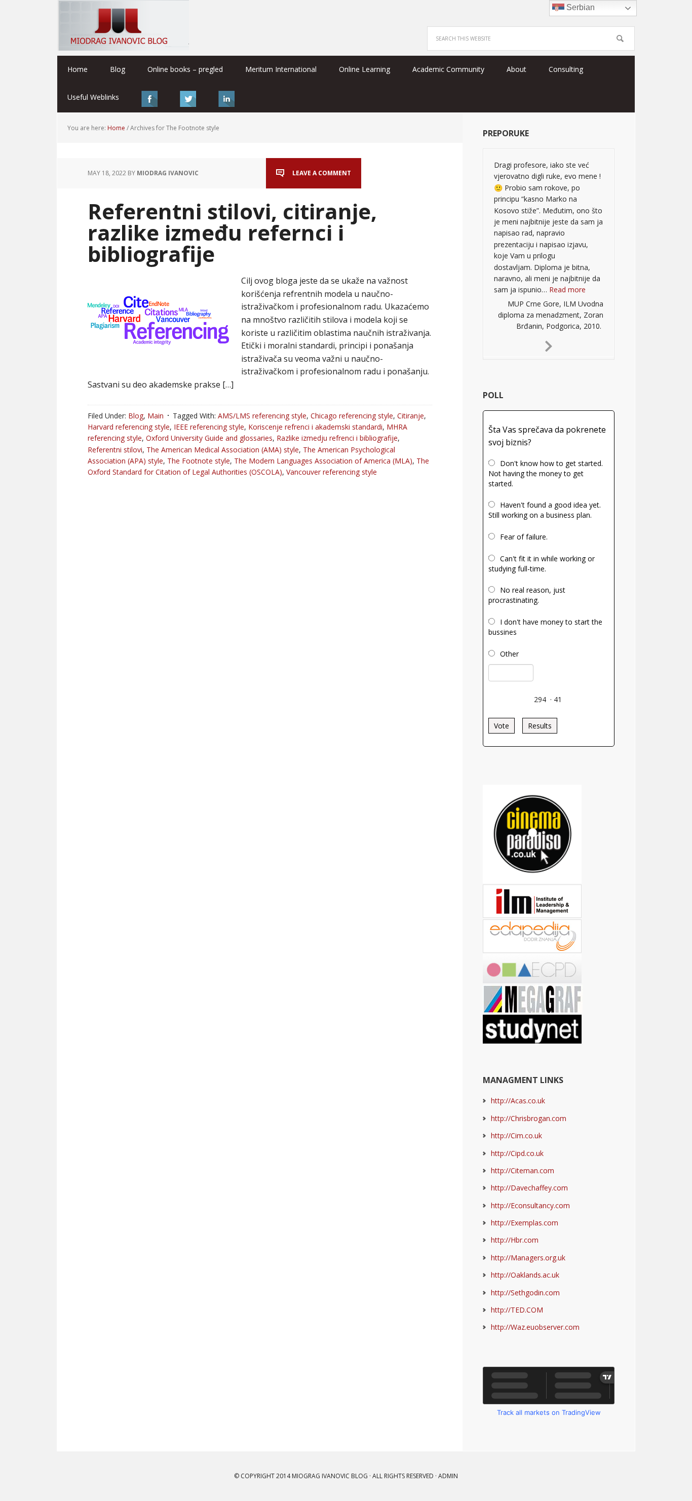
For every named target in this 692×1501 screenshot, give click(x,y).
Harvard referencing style (129, 427)
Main (155, 415)
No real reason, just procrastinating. (526, 595)
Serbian (579, 7)
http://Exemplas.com (524, 1222)
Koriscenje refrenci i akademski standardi (315, 427)
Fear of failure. (524, 537)
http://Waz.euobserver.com (535, 1327)
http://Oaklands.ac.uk (525, 1275)
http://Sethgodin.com (525, 1292)
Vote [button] (501, 725)
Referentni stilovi (115, 449)
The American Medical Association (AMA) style (222, 449)
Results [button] (540, 725)
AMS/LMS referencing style (262, 415)
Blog (135, 415)
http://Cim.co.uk (516, 1135)
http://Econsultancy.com (530, 1205)
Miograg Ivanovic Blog (330, 1476)
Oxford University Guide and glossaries (209, 438)
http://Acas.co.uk (518, 1100)
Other (509, 654)
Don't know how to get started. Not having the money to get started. (545, 473)
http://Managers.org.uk (528, 1257)
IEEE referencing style (209, 427)
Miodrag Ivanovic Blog (123, 25)
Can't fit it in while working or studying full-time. (541, 563)
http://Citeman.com (522, 1170)
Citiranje (410, 415)
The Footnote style (198, 461)
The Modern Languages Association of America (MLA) (323, 461)
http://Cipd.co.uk (517, 1153)
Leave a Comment (321, 173)
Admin (448, 1476)
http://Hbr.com (515, 1240)
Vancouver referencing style (331, 472)
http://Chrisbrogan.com (528, 1118)
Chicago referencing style (352, 415)
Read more (567, 289)
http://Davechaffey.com (529, 1187)
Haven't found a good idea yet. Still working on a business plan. (544, 510)
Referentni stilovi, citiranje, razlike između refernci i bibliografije (232, 232)
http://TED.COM (517, 1310)
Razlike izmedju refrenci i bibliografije (337, 438)
